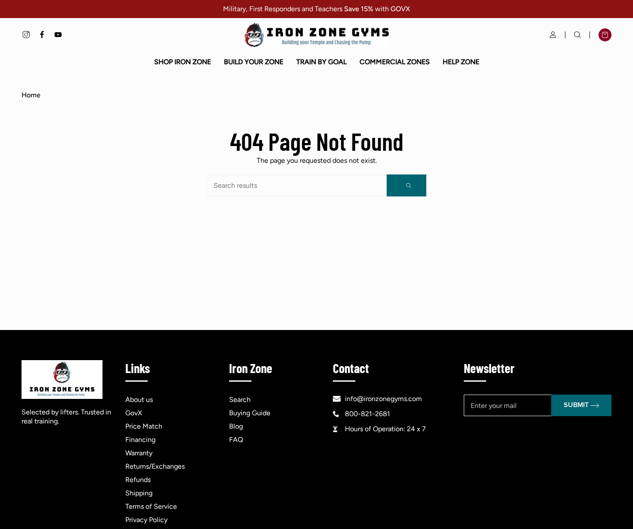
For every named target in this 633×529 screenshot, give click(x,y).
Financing (140, 440)
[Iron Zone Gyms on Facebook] (42, 34)
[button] (182, 61)
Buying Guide (249, 413)
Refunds (138, 480)
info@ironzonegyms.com (383, 399)
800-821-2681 (367, 414)
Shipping (138, 493)
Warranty (138, 453)
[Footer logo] (62, 379)
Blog (236, 426)
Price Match (143, 426)
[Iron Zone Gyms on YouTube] (58, 34)
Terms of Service (151, 506)
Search (240, 399)
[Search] (406, 185)
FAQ (236, 440)
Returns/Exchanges (155, 466)
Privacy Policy (146, 520)
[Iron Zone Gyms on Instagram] (26, 34)
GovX (133, 413)
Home (31, 95)
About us (139, 399)
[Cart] (605, 34)
